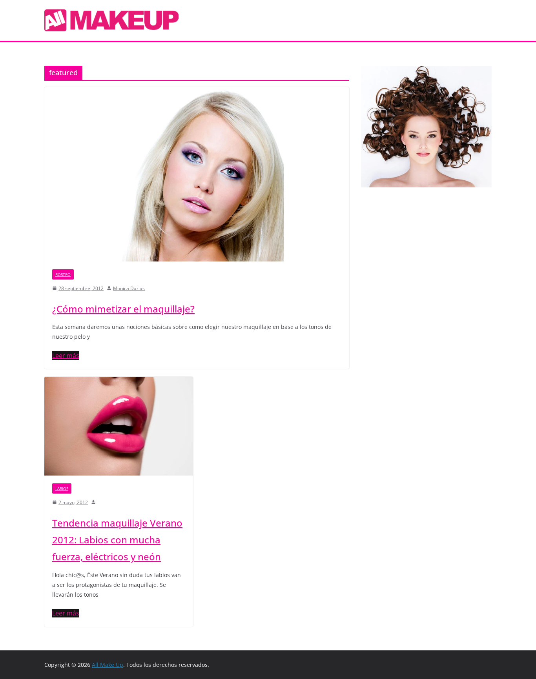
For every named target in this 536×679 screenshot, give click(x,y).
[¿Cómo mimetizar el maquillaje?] (196, 174)
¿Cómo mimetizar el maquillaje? (123, 308)
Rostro (63, 274)
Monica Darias (129, 288)
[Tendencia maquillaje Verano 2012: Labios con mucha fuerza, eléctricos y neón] (118, 426)
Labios (61, 488)
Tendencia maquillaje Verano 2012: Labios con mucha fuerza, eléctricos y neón (117, 539)
